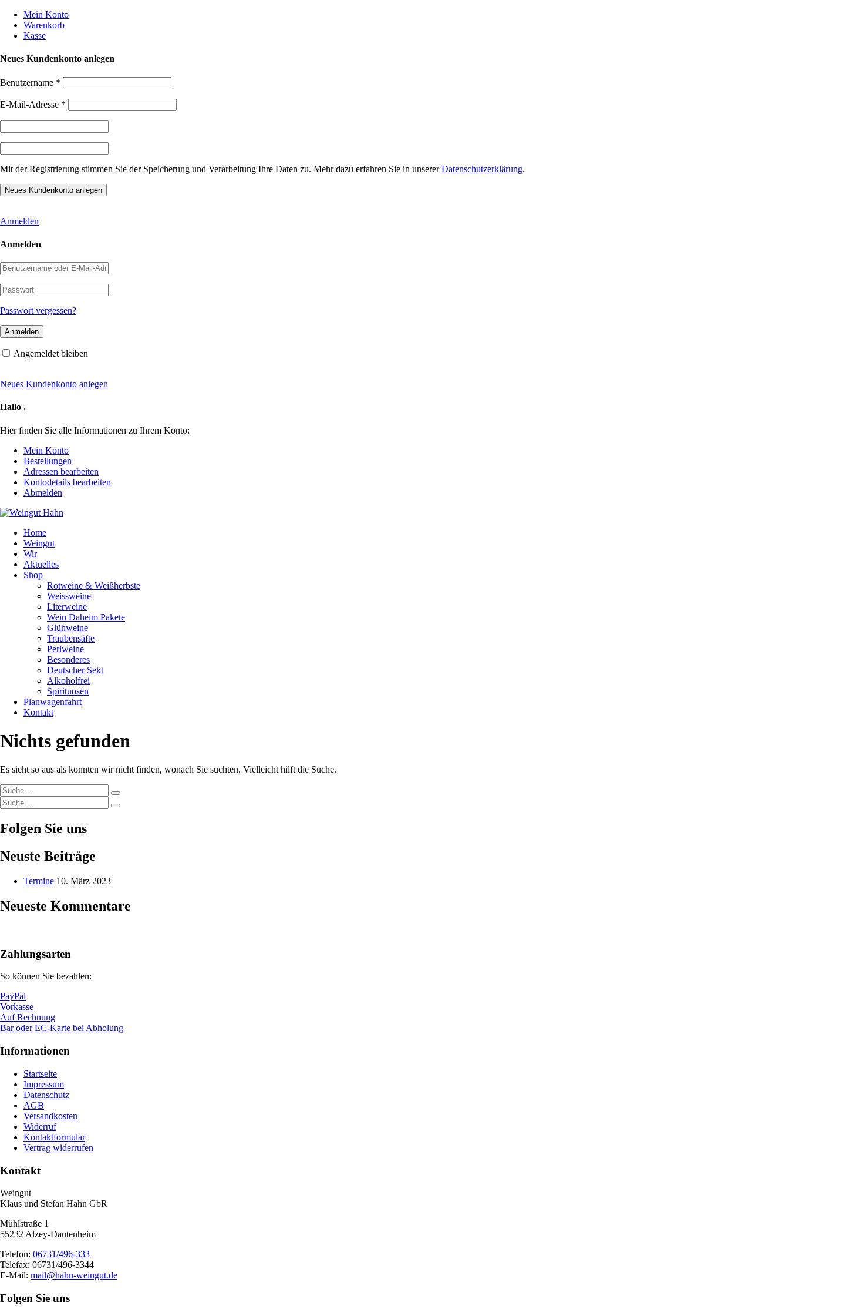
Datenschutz (46, 1095)
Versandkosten (50, 1116)
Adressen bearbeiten (61, 471)
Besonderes (68, 659)
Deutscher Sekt (75, 670)
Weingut (39, 543)
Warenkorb (44, 25)
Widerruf (39, 1127)
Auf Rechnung (27, 1017)
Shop (33, 575)
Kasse (34, 36)
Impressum (43, 1084)
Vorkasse (16, 1007)
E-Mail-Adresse (33, 104)
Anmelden (19, 221)
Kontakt (38, 712)
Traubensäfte (71, 638)
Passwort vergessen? (38, 310)
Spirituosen (68, 691)
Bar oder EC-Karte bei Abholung (61, 1028)
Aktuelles (41, 564)
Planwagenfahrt (52, 702)
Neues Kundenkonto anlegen (54, 384)
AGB (33, 1105)
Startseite (40, 1074)
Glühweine (67, 628)
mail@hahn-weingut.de (74, 1275)
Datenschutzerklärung (481, 169)
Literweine (67, 607)
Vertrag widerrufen (58, 1148)
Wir (30, 554)
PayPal (13, 996)
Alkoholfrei (68, 681)
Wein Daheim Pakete (86, 617)
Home (34, 533)
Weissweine (69, 596)
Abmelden (42, 493)
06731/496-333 (61, 1254)
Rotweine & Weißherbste (93, 585)
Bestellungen (47, 461)
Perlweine (65, 649)
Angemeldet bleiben (51, 353)
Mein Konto (46, 14)
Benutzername (30, 83)
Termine (38, 881)
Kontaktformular (54, 1137)
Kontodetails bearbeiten (67, 482)
